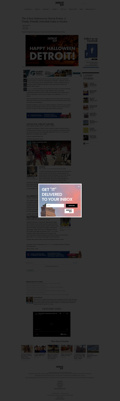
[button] (79, 186)
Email (44, 205)
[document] (60, 200)
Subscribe (72, 205)
